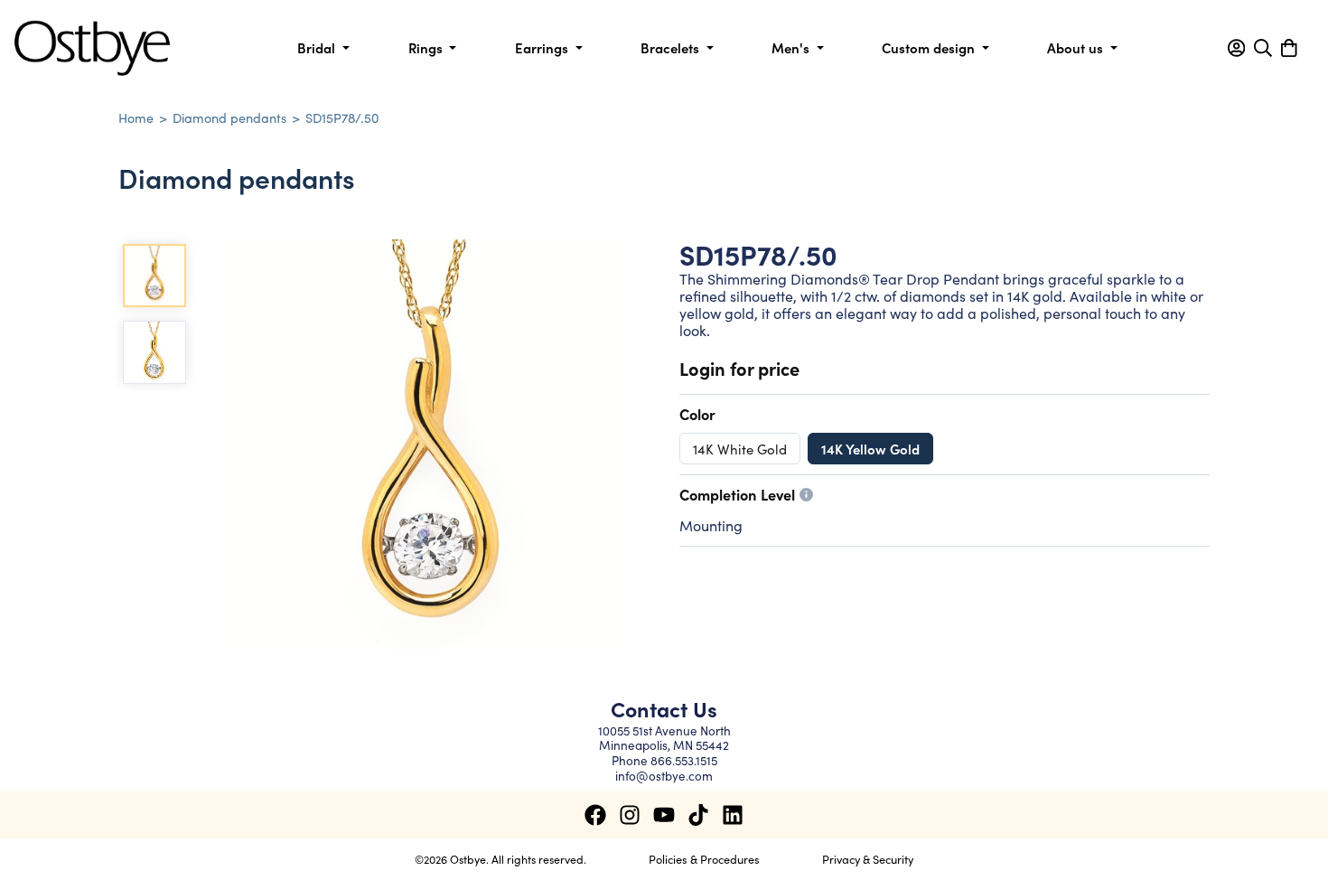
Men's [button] (792, 47)
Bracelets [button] (672, 47)
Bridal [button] (318, 47)
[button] (1236, 48)
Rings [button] (427, 47)
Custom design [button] (930, 47)
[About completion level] (806, 494)
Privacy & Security (867, 858)
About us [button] (1077, 47)
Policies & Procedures (704, 858)
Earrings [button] (543, 47)
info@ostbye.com (664, 775)
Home (136, 117)
